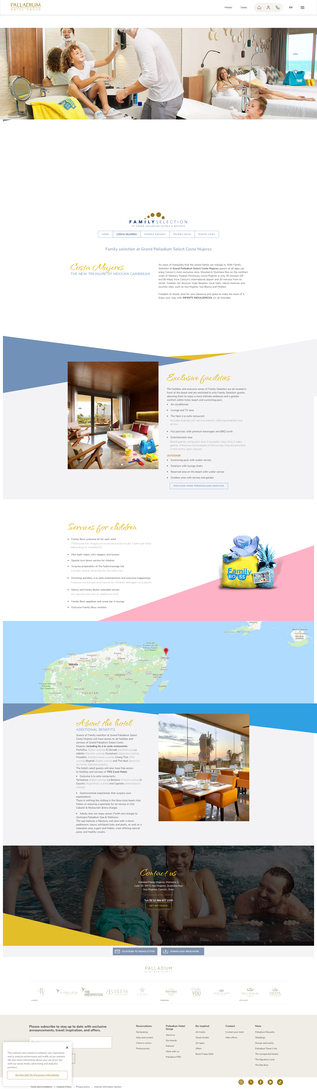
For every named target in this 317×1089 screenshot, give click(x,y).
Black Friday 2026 (204, 1054)
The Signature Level (265, 1059)
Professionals (143, 1048)
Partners (170, 1046)
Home (105, 234)
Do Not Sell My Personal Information (37, 1075)
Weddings (260, 1037)
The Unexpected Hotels (266, 1054)
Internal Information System (107, 1087)
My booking (142, 1032)
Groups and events (264, 1043)
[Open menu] (302, 7)
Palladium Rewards (264, 1032)
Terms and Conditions (41, 1087)
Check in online (143, 1043)
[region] (37, 1064)
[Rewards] (268, 7)
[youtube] (270, 1083)
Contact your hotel (234, 1032)
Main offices (231, 1037)
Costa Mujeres (127, 234)
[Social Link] (241, 1083)
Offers (199, 1048)
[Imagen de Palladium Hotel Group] (158, 662)
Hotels (228, 7)
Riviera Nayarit (155, 234)
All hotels (200, 1032)
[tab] (104, 464)
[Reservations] (277, 7)
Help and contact (144, 1037)
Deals (244, 7)
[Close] (67, 1048)
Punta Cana (206, 234)
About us (170, 1035)
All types (200, 1043)
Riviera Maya (182, 234)
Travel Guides (202, 1037)
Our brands (171, 1040)
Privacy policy (83, 1087)
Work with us (172, 1051)
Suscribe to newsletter (138, 951)
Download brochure (184, 951)
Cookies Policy (64, 1087)
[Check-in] (259, 7)
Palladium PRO (173, 1057)
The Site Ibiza (261, 1065)
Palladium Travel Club (266, 1048)
